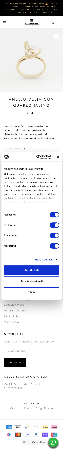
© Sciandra (31, 403)
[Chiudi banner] (58, 157)
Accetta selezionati (31, 281)
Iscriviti (15, 362)
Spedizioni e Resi (14, 304)
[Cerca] (52, 22)
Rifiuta (31, 292)
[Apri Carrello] (58, 22)
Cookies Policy (13, 322)
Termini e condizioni (16, 310)
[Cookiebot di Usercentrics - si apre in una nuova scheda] (38, 157)
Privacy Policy (12, 316)
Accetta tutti (31, 270)
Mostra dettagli (44, 259)
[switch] (54, 225)
